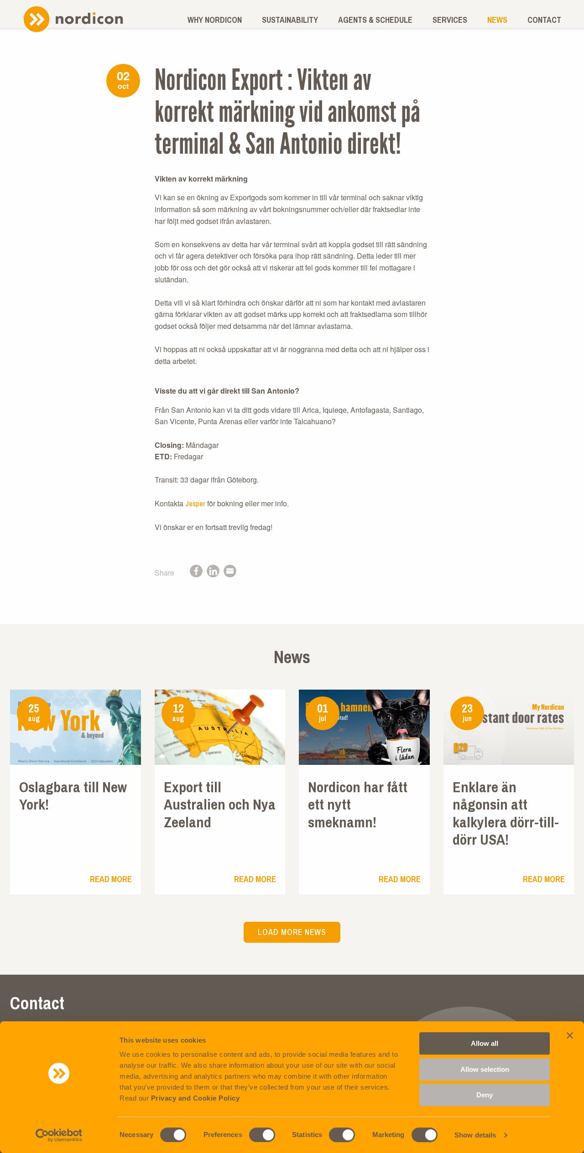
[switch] (262, 1134)
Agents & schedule (375, 20)
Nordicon (73, 19)
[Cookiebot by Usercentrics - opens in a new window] (59, 1135)
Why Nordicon (215, 20)
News (497, 20)
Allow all (484, 1043)
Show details (475, 1135)
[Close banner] (570, 1035)
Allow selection (484, 1069)
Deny (484, 1095)
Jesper (195, 504)
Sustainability (290, 20)
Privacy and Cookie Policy (195, 1098)
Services (450, 20)
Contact (544, 20)
